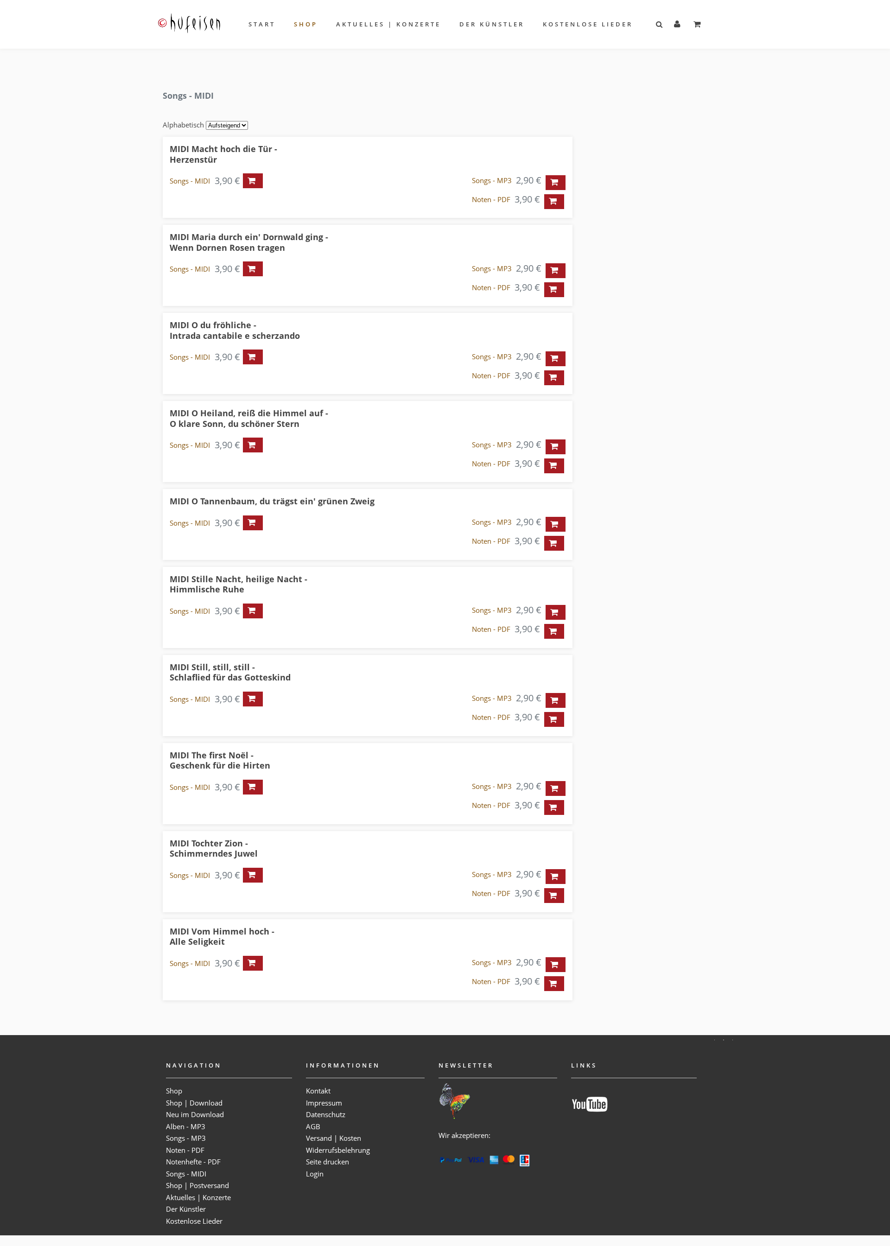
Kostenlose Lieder (588, 24)
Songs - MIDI (190, 180)
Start (261, 24)
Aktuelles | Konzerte (388, 24)
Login (315, 1173)
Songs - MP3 (492, 180)
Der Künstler (491, 24)
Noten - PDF (491, 199)
